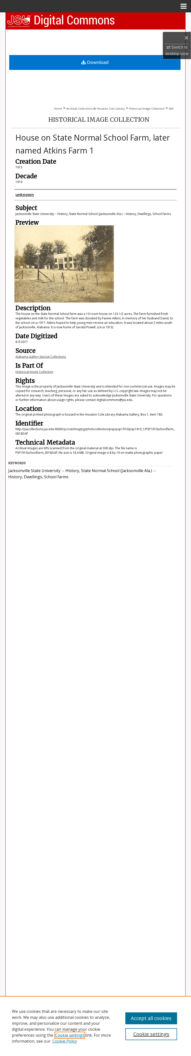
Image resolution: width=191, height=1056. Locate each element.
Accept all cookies (151, 1018)
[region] (95, 1026)
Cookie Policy (64, 1041)
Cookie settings (69, 1035)
